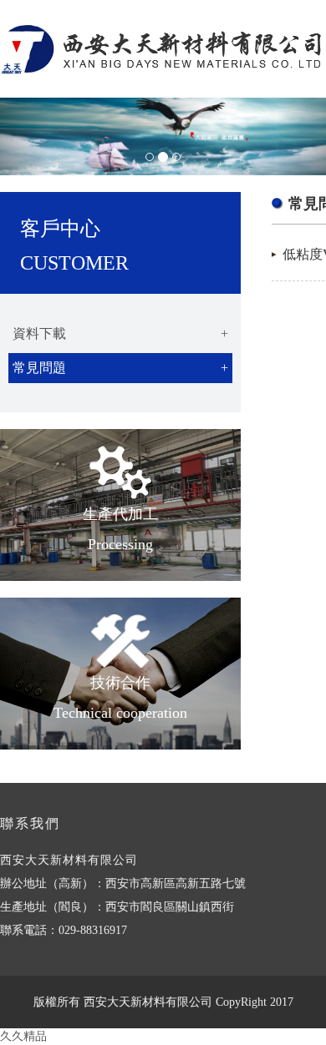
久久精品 (23, 1036)
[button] (24, 136)
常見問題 (120, 368)
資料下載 (120, 333)
